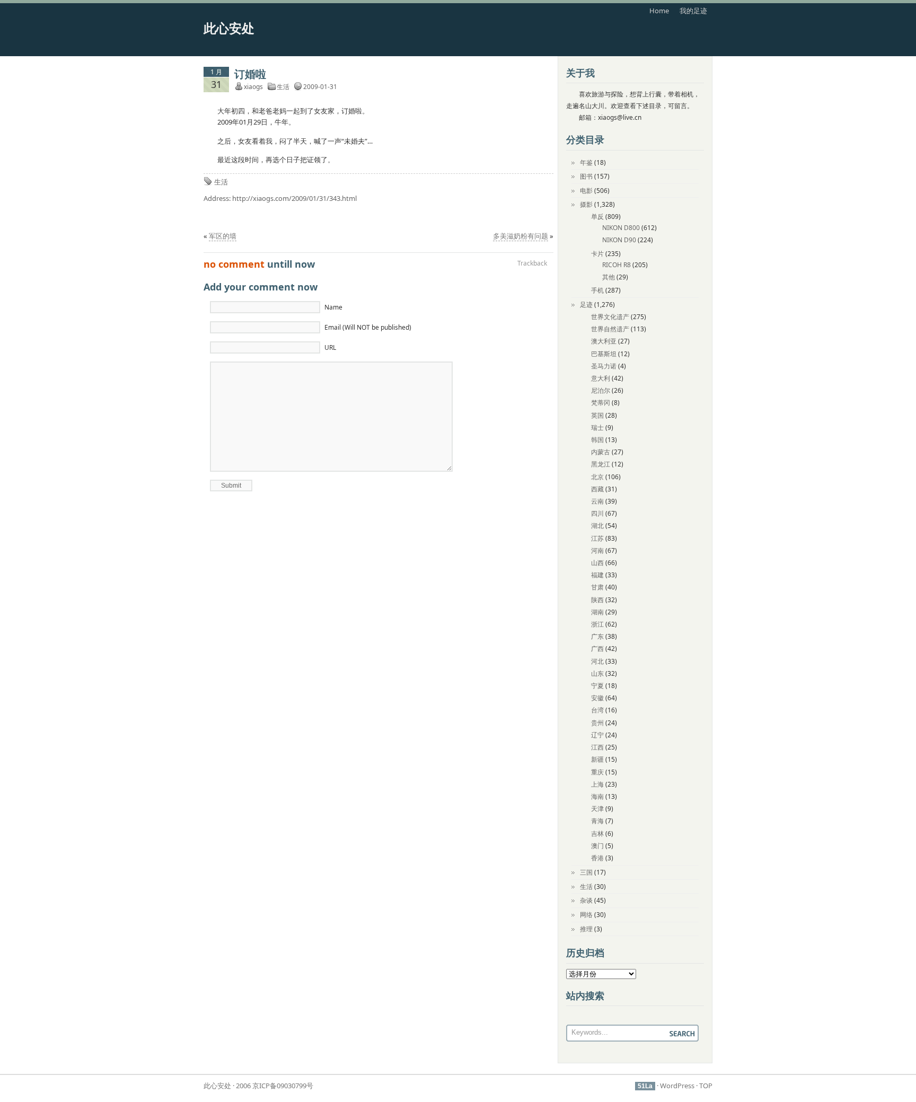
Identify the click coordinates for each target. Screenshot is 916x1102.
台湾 (597, 710)
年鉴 (586, 162)
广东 (597, 636)
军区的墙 (222, 236)
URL (330, 347)
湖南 (597, 611)
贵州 (597, 722)
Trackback (532, 263)
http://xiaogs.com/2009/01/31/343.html (294, 198)
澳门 (597, 845)
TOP (705, 1085)
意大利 (600, 378)
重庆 (597, 772)
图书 (586, 176)
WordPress (677, 1085)
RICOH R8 (616, 264)
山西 (597, 562)
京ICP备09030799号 (282, 1085)
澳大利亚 (603, 341)
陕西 (597, 599)
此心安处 (229, 28)
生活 (283, 86)
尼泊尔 (600, 390)
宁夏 (597, 685)
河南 (597, 550)
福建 (597, 574)
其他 (608, 276)
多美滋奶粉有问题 (520, 236)
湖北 (597, 525)
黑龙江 (600, 464)
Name (333, 307)
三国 (586, 872)
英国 (597, 415)
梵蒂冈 (600, 402)
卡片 (597, 253)
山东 (597, 673)
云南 (597, 501)
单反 (597, 216)
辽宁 (597, 734)
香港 (597, 857)
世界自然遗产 (610, 328)
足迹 (586, 304)
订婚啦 (250, 74)
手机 (597, 290)
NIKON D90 (619, 239)
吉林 (597, 833)
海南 (597, 796)
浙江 (597, 624)
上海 (597, 784)
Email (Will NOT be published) (367, 327)
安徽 (597, 697)
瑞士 (597, 427)
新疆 (597, 759)
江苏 (597, 538)
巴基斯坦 (603, 353)
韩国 (597, 439)
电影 (586, 190)
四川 (597, 513)
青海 (597, 820)
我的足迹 (693, 10)
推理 (586, 928)
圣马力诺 (603, 366)
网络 (586, 914)
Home (659, 10)
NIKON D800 (621, 227)
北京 (597, 476)
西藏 (597, 488)
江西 (597, 747)
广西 (597, 648)
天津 (597, 808)
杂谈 (586, 900)
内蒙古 (600, 451)
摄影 (586, 204)
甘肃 (597, 587)
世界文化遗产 (610, 316)
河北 (597, 661)
